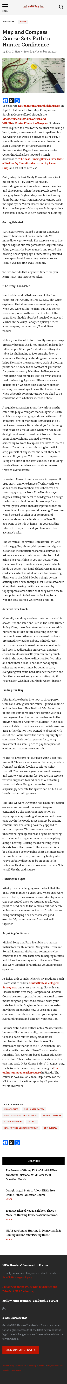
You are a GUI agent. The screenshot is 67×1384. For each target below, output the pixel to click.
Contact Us (21, 1366)
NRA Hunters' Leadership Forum (21, 1128)
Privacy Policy (8, 1366)
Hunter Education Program (31, 123)
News (23, 21)
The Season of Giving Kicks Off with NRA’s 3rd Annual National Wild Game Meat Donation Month (31, 1175)
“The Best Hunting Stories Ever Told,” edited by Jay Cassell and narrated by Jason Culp (33, 163)
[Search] (61, 7)
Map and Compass (52, 1115)
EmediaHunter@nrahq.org (17, 1277)
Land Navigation (13, 1122)
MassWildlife (11, 1109)
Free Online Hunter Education (20, 1115)
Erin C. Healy (50, 1128)
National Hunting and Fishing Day (39, 105)
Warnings (32, 1366)
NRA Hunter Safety (34, 1109)
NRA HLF (32, 1122)
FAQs (41, 1366)
